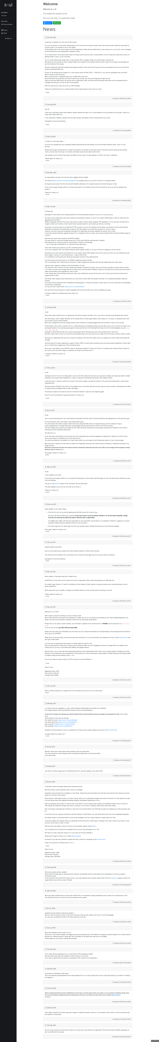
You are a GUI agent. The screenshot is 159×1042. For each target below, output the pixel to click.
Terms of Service (7, 24)
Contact (5, 21)
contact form (123, 637)
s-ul (8, 5)
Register (5, 12)
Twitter (5, 33)
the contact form (112, 730)
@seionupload (76, 836)
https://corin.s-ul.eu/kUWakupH (67, 720)
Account (57, 483)
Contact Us (114, 878)
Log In (5, 15)
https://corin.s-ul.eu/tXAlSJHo (67, 722)
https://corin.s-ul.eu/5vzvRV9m (65, 724)
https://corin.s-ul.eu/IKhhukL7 (63, 726)
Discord (5, 30)
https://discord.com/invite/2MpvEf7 (65, 180)
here (94, 826)
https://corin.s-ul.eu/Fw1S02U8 (74, 286)
